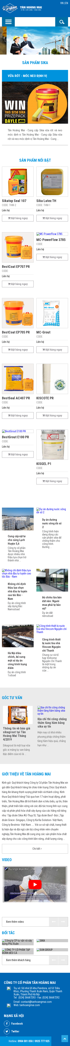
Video (7, 859)
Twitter (15, 1031)
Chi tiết (36, 848)
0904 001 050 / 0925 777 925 (33, 1041)
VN (61, 3)
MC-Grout (43, 332)
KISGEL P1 (43, 464)
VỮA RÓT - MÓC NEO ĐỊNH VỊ (27, 76)
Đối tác (8, 932)
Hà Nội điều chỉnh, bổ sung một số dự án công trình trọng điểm (17, 660)
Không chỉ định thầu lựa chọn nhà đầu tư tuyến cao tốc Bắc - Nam (17, 591)
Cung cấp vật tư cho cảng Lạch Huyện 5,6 (17, 540)
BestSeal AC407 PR (16, 398)
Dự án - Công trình (35, 501)
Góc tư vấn (12, 697)
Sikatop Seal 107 (14, 201)
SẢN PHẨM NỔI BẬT (35, 160)
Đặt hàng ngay (19, 218)
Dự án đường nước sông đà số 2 (51, 523)
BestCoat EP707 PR (16, 267)
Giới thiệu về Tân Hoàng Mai (26, 774)
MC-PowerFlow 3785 (51, 240)
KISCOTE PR (45, 398)
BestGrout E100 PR (15, 437)
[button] (53, 921)
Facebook (17, 1023)
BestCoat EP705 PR (16, 332)
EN (66, 3)
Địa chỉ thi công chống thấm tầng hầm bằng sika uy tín (52, 722)
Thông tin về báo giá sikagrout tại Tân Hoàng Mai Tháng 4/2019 (16, 734)
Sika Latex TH (46, 201)
